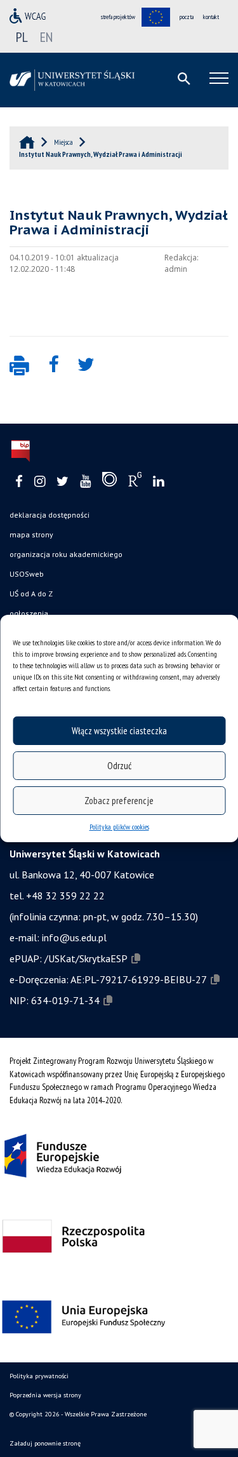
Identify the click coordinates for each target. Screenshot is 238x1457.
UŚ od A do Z (31, 593)
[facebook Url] (19, 482)
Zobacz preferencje (119, 801)
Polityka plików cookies (119, 826)
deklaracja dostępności (49, 515)
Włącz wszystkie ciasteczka (119, 731)
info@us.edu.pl (74, 937)
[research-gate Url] (135, 482)
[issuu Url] (109, 482)
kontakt (211, 17)
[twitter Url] (62, 482)
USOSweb (27, 574)
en (46, 37)
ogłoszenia (29, 613)
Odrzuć (119, 766)
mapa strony (31, 534)
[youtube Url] (85, 482)
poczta (187, 17)
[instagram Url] (39, 482)
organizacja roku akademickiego (66, 554)
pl (22, 37)
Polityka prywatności (39, 1376)
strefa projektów (118, 17)
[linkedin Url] (158, 482)
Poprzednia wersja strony (45, 1395)
